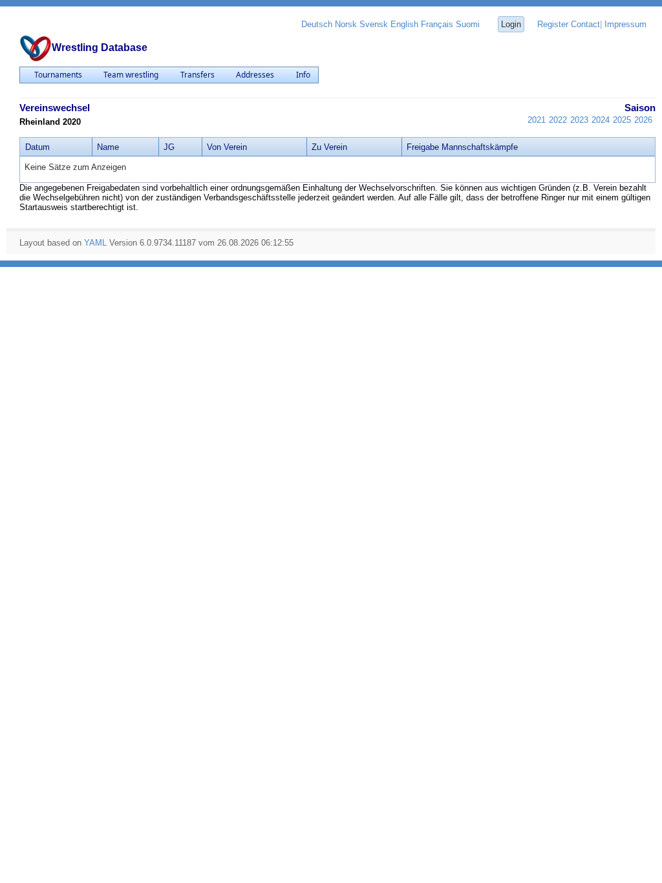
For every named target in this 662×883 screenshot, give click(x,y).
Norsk (346, 24)
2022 (558, 120)
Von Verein (227, 147)
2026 (643, 120)
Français (437, 24)
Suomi (468, 24)
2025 (622, 120)
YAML (95, 243)
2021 (537, 120)
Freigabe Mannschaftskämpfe (462, 147)
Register (552, 24)
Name (108, 147)
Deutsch (316, 24)
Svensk (373, 24)
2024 (601, 120)
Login (511, 24)
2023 (579, 120)
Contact (585, 24)
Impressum (625, 24)
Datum (37, 147)
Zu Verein (329, 147)
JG (169, 147)
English (404, 24)
